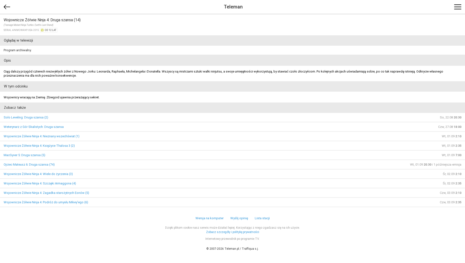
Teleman (233, 7)
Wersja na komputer (209, 218)
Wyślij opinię (239, 218)
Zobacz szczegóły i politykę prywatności (232, 232)
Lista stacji (262, 218)
